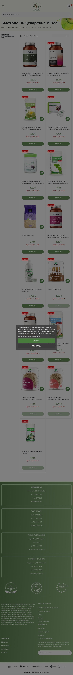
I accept (36, 341)
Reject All (36, 346)
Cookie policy (22, 336)
